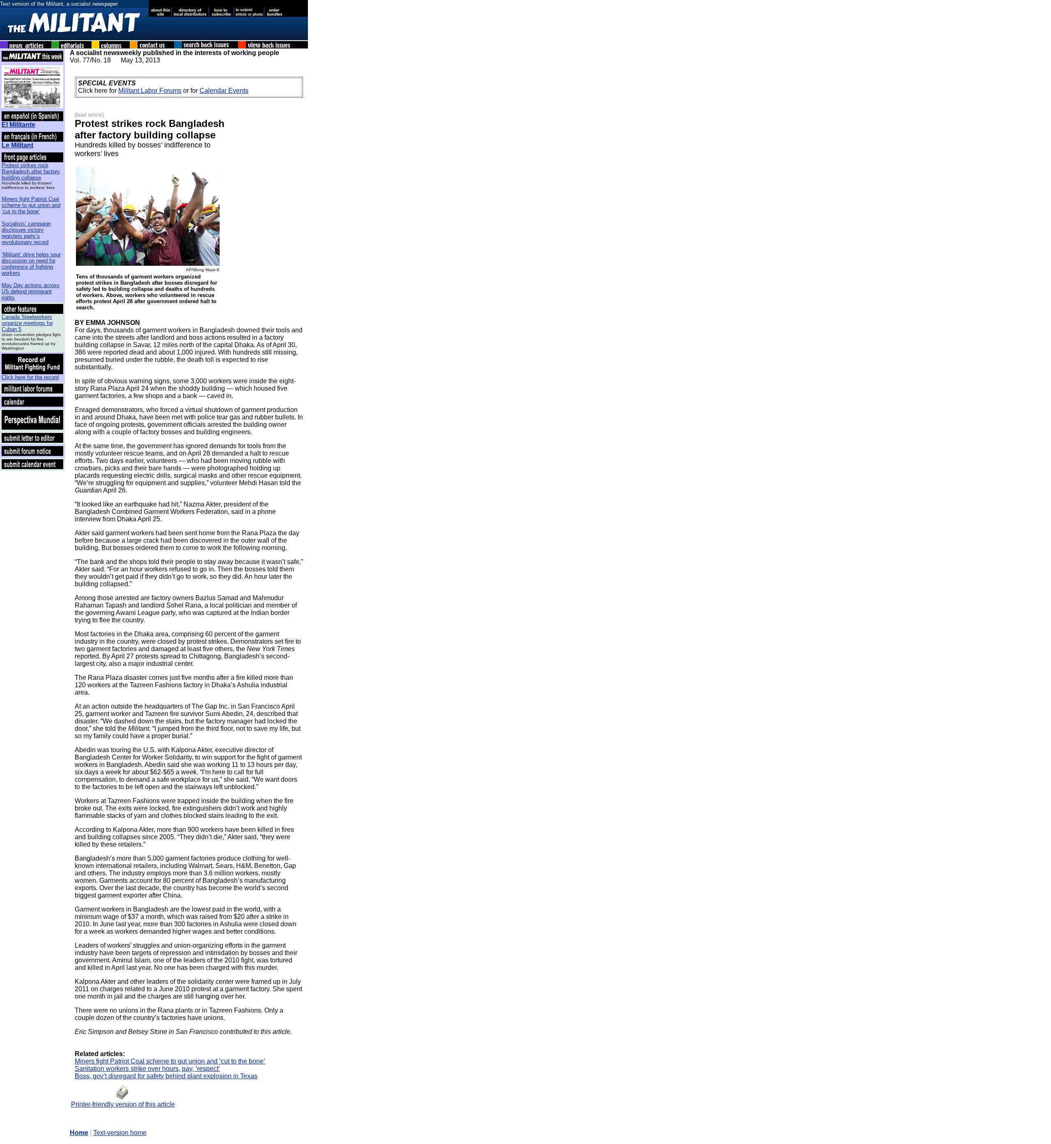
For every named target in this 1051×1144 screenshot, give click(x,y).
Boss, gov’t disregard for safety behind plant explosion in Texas (166, 1076)
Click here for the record (30, 377)
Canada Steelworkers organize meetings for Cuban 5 (27, 323)
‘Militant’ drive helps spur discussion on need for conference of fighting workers (31, 263)
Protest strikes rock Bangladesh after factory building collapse (31, 171)
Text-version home (120, 1132)
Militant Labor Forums (149, 90)
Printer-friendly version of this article (123, 1104)
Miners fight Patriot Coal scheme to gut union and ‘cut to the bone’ (31, 205)
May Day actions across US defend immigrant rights (31, 291)
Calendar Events (224, 90)
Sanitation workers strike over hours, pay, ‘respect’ (147, 1068)
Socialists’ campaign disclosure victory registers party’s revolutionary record (26, 233)
